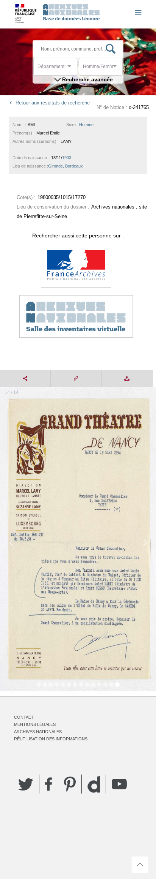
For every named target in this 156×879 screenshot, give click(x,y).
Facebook (48, 784)
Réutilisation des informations (50, 739)
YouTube (119, 784)
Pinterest (70, 784)
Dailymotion (93, 784)
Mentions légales (35, 724)
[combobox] (71, 68)
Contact (24, 717)
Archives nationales (38, 731)
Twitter (25, 784)
